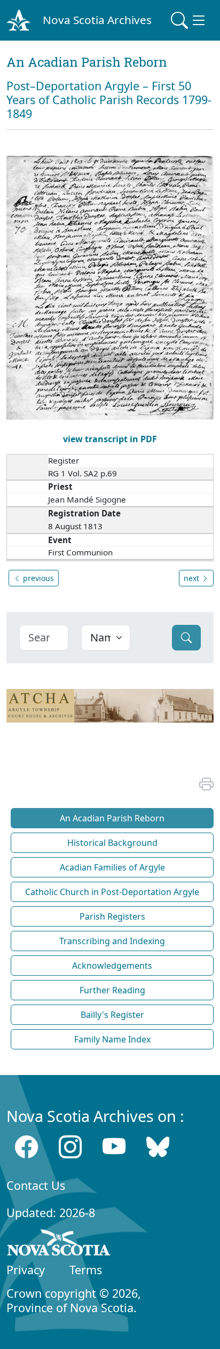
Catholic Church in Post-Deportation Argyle (112, 892)
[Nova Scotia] (59, 1244)
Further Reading (112, 990)
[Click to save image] (110, 287)
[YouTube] (114, 1147)
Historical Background (112, 843)
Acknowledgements (112, 965)
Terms (85, 1269)
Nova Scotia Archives (97, 19)
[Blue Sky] (158, 1147)
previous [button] (37, 578)
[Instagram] (70, 1147)
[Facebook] (26, 1147)
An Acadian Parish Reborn (112, 818)
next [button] (192, 578)
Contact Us (35, 1185)
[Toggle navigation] (189, 20)
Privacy (25, 1269)
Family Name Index (112, 1039)
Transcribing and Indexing (112, 941)
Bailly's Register (112, 1015)
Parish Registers (112, 916)
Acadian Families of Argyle (112, 867)
